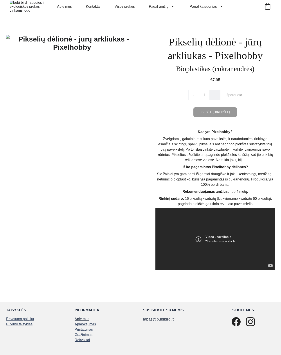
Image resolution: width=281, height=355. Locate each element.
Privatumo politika (20, 319)
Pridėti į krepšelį (215, 112)
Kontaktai (93, 6)
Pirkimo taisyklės (19, 324)
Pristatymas (84, 329)
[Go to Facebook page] (236, 321)
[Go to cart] (267, 6)
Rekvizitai (82, 340)
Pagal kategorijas (203, 6)
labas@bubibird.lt (158, 319)
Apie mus (64, 6)
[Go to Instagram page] (250, 321)
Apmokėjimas (85, 324)
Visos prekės (125, 6)
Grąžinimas (83, 335)
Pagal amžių (158, 6)
